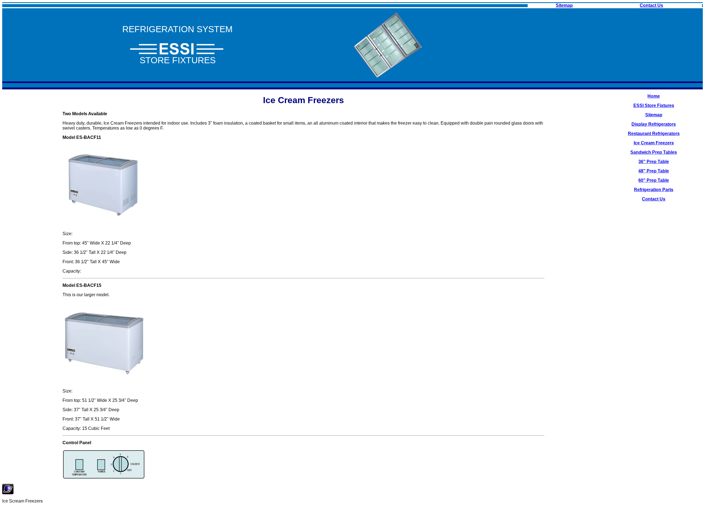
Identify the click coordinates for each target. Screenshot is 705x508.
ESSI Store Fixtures (653, 105)
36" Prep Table (653, 161)
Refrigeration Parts (653, 189)
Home (653, 96)
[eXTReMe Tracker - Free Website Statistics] (7, 492)
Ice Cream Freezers (654, 143)
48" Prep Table (653, 171)
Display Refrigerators (653, 124)
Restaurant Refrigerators (654, 133)
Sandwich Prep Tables (653, 152)
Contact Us (651, 5)
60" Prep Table (653, 180)
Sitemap (564, 5)
